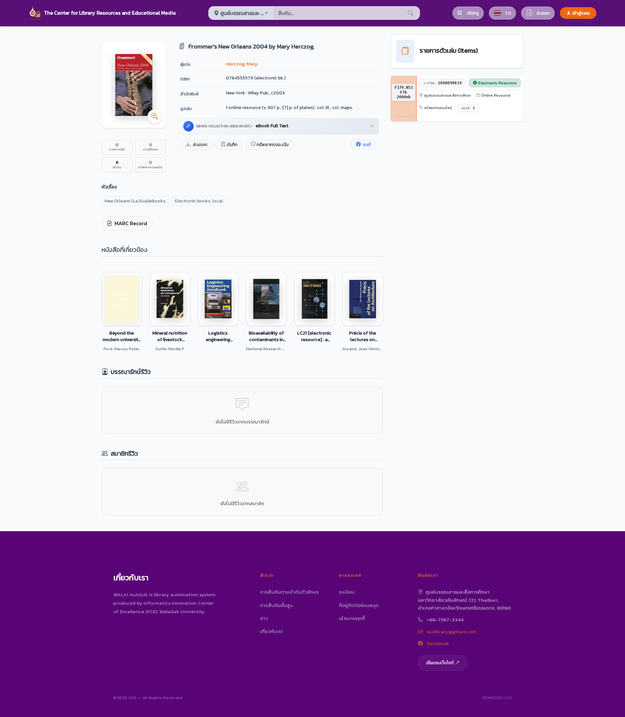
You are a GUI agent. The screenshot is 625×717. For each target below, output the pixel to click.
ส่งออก (199, 144)
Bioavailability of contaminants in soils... (266, 336)
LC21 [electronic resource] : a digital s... (314, 336)
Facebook (437, 643)
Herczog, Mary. (242, 63)
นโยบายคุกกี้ (352, 618)
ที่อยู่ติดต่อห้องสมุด (359, 605)
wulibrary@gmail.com (451, 631)
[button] (102, 13)
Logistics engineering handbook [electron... (218, 336)
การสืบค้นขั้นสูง (276, 605)
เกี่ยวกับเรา (271, 631)
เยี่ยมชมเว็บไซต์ (440, 662)
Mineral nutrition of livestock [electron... (169, 336)
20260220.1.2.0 (497, 698)
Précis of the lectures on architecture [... (362, 336)
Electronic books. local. (199, 201)
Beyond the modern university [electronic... (122, 336)
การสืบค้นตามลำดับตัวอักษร (289, 592)
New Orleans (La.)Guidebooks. (135, 201)
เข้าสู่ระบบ (581, 13)
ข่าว (264, 618)
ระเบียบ (346, 592)
